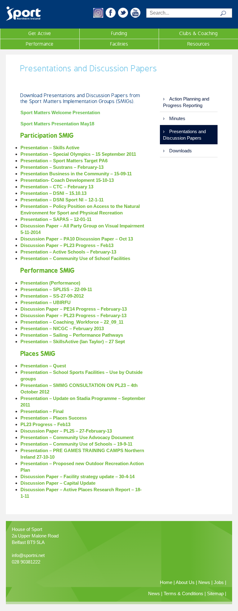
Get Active (40, 33)
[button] (98, 16)
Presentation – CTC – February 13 (56, 186)
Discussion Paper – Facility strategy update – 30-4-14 (77, 476)
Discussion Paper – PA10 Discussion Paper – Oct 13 (76, 238)
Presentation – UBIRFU (45, 302)
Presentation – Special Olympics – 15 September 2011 (78, 154)
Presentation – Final (42, 411)
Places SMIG (37, 353)
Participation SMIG (46, 135)
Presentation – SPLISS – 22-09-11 (56, 289)
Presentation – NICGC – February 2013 (62, 328)
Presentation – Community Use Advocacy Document (77, 437)
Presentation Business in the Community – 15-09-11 (76, 173)
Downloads (180, 150)
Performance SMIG (47, 270)
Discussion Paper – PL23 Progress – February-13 (73, 315)
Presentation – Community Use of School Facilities (75, 258)
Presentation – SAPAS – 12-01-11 (55, 219)
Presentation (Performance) (50, 282)
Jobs (219, 582)
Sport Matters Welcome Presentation (60, 112)
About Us (185, 582)
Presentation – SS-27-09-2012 (52, 296)
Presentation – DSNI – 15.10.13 (53, 193)
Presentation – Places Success (53, 417)
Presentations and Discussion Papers (184, 135)
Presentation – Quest (43, 365)
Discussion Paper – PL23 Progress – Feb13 (66, 245)
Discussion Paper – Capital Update (57, 483)
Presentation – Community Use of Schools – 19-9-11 (76, 444)
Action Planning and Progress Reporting (186, 102)
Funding (119, 33)
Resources (198, 44)
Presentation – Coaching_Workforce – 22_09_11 (71, 322)
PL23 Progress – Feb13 (45, 424)
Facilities (119, 44)
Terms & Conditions (183, 593)
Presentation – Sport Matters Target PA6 (64, 160)
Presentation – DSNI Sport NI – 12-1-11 (62, 199)
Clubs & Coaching (198, 33)
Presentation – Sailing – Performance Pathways (71, 335)
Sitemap (215, 593)
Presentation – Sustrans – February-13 (62, 167)
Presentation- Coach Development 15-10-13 (67, 180)
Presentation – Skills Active (49, 147)
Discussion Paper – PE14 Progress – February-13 (73, 309)
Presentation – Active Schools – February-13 (68, 251)
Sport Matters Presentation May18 (57, 123)
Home (166, 582)
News (204, 582)
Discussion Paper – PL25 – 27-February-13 (66, 431)
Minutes (177, 118)
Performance (40, 44)
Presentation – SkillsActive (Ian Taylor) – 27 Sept (72, 341)
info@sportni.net (28, 555)
